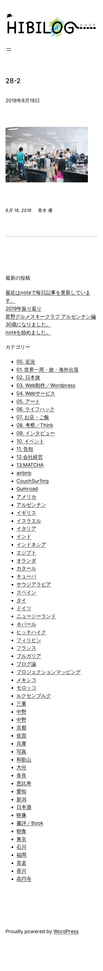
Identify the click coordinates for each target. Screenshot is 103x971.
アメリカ (26, 497)
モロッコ (26, 688)
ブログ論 (26, 664)
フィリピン (28, 640)
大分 (21, 767)
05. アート (28, 401)
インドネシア (31, 544)
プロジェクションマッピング (48, 672)
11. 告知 (24, 449)
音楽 (21, 863)
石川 (21, 847)
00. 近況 (25, 361)
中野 (21, 712)
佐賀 (21, 735)
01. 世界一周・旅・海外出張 (47, 369)
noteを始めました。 (28, 332)
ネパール (26, 624)
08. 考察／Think (34, 425)
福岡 (21, 855)
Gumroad (27, 489)
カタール (26, 568)
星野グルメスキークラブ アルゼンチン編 (50, 316)
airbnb (23, 473)
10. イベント (30, 441)
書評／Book (29, 823)
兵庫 (21, 743)
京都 (21, 727)
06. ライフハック (35, 409)
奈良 (21, 775)
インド (23, 536)
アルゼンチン (31, 505)
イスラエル (28, 521)
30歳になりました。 (28, 324)
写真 (21, 751)
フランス (26, 648)
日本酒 (23, 807)
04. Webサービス (35, 393)
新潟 (21, 799)
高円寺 (23, 879)
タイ (21, 600)
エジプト (26, 552)
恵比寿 (23, 783)
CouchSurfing (32, 481)
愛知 (21, 791)
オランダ (26, 560)
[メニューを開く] (8, 49)
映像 (21, 815)
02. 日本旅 (28, 377)
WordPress (66, 931)
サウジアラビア (33, 584)
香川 (21, 871)
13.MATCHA (30, 465)
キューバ (26, 576)
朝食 (21, 831)
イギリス (26, 513)
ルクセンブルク (33, 696)
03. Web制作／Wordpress (45, 385)
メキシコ (26, 680)
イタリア (26, 528)
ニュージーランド (36, 616)
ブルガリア (28, 656)
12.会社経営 (29, 457)
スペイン (26, 592)
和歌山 (23, 759)
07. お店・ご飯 (32, 417)
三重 (21, 704)
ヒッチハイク (31, 632)
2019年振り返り (23, 308)
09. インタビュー (35, 433)
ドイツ (23, 608)
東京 (21, 839)
